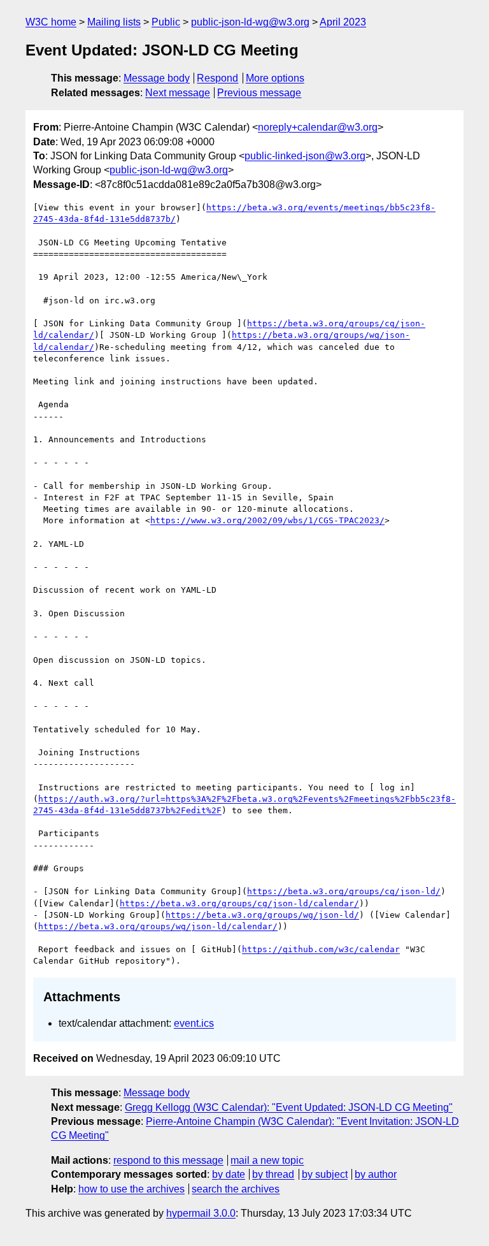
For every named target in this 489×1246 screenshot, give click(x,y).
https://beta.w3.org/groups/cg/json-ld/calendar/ (239, 903)
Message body (157, 78)
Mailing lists (114, 22)
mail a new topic (267, 1160)
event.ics (194, 1023)
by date (228, 1174)
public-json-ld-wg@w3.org (250, 22)
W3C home (50, 22)
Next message (177, 92)
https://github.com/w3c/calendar (321, 949)
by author (376, 1174)
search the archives (236, 1189)
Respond (217, 78)
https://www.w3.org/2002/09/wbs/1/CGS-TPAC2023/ (267, 520)
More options (275, 78)
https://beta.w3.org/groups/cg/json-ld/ (344, 891)
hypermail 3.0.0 (201, 1213)
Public (166, 22)
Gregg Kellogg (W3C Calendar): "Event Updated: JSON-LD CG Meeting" (289, 1107)
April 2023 (343, 22)
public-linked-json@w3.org (304, 155)
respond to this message (168, 1160)
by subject (325, 1174)
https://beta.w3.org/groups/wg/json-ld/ (262, 915)
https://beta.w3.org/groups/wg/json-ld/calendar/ (158, 926)
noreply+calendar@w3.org (318, 127)
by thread (273, 1174)
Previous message (259, 92)
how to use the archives (131, 1189)
